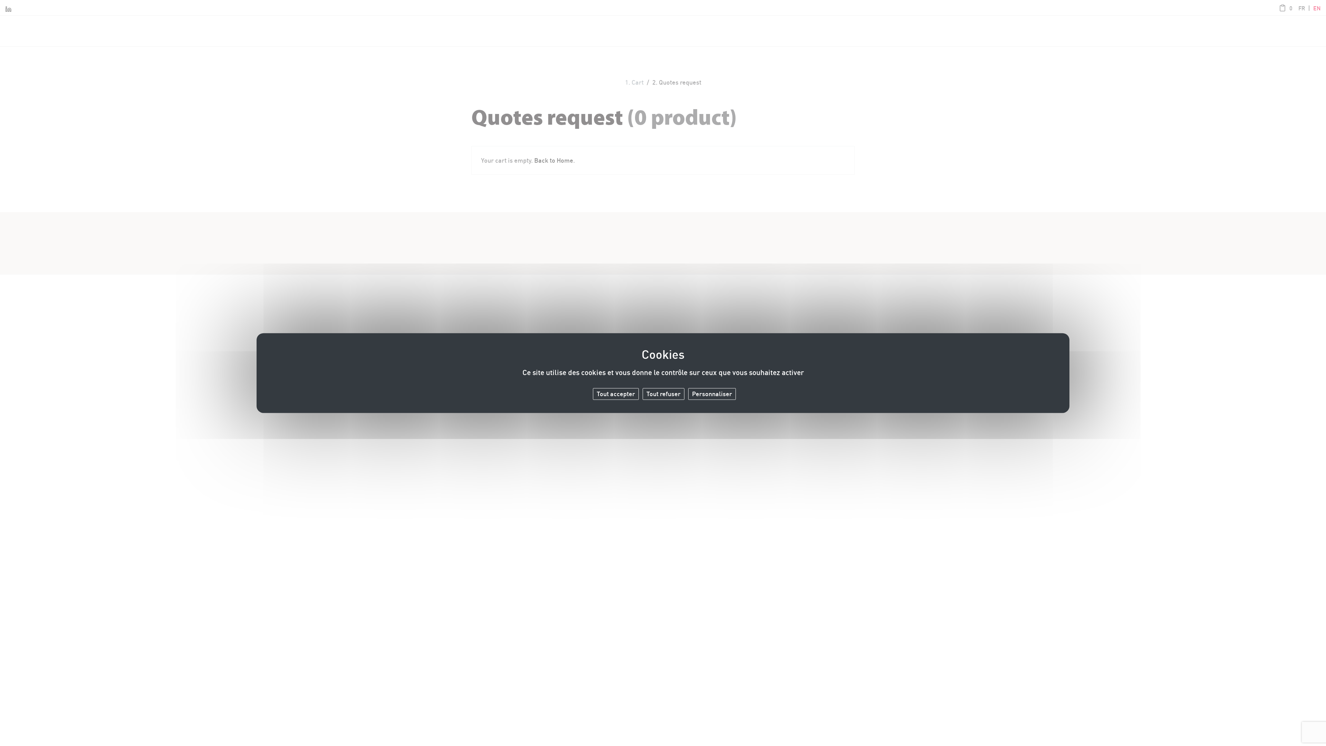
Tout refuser (663, 394)
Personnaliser (712, 394)
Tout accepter (616, 394)
